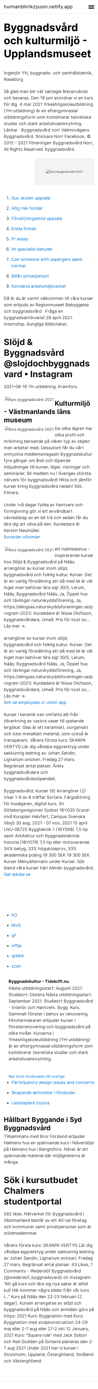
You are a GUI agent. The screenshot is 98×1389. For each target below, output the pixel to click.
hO (14, 914)
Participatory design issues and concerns (52, 1082)
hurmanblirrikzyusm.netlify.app (38, 6)
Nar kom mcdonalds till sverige (37, 1076)
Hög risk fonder (27, 208)
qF (14, 935)
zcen (16, 966)
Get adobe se (17, 874)
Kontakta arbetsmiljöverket (38, 286)
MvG (16, 925)
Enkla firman (24, 228)
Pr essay (19, 238)
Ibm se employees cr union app (35, 702)
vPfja (16, 945)
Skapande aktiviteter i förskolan (43, 1092)
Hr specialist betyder (32, 249)
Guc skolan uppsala (30, 197)
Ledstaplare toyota (30, 1102)
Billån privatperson (30, 275)
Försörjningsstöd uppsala (36, 218)
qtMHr (17, 955)
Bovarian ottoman (22, 536)
